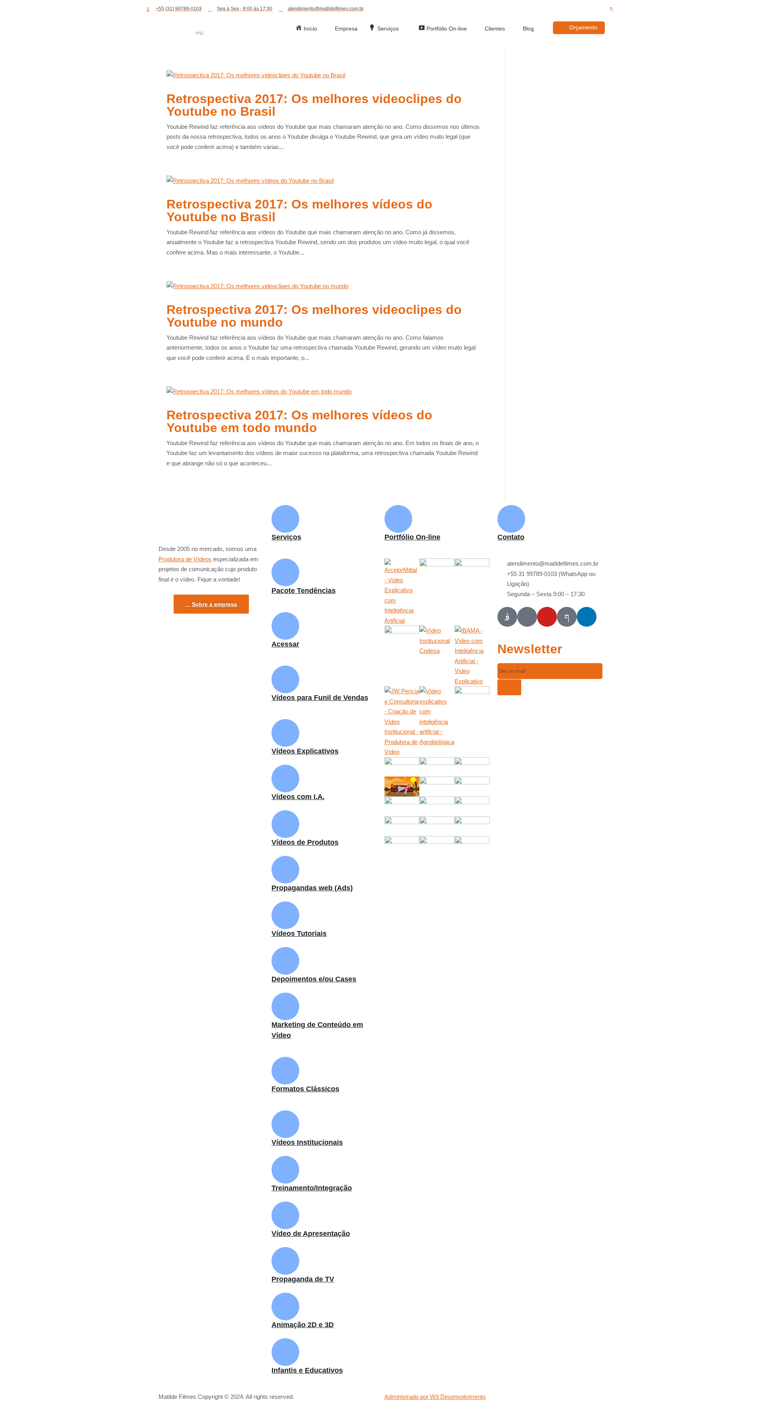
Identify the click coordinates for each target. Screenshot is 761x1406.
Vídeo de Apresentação (311, 1234)
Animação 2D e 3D (303, 1325)
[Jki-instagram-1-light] (507, 617)
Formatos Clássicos (305, 1089)
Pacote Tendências (304, 591)
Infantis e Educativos (307, 1370)
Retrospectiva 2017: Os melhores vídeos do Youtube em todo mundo (299, 421)
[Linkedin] (597, 9)
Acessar (285, 644)
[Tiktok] (568, 9)
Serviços (286, 537)
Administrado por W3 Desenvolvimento (435, 1396)
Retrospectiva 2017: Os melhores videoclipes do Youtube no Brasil (314, 105)
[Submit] (509, 687)
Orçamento (583, 27)
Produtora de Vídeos (185, 559)
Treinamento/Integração (312, 1188)
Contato (510, 537)
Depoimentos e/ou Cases (314, 979)
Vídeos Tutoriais (299, 933)
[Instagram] (554, 9)
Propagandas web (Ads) (312, 888)
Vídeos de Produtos (305, 842)
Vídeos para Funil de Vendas (320, 698)
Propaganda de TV (303, 1279)
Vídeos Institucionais (307, 1142)
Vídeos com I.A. (298, 797)
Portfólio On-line (412, 537)
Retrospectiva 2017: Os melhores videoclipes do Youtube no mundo (314, 315)
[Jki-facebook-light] (611, 9)
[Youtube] (582, 9)
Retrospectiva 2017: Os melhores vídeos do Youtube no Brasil (299, 210)
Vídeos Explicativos (305, 751)
